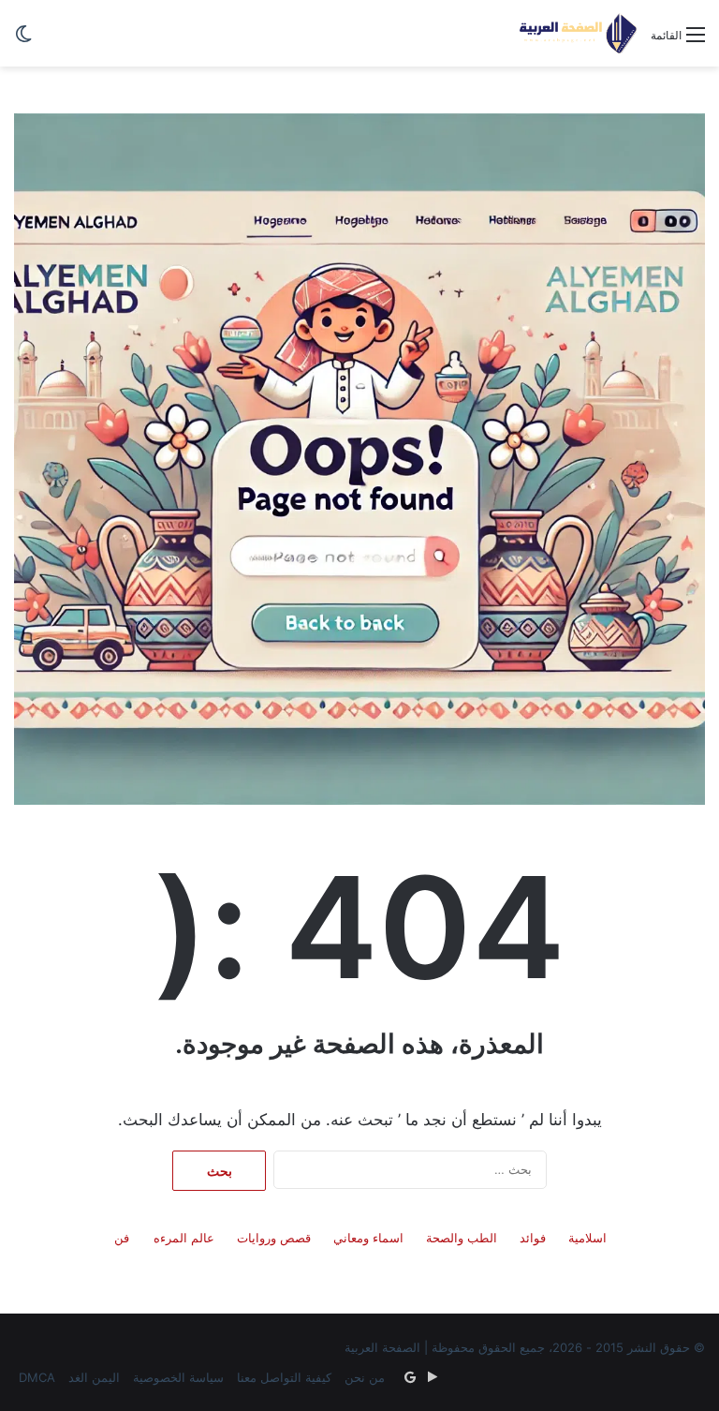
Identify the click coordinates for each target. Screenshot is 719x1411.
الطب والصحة (461, 1237)
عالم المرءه (184, 1237)
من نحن (365, 1377)
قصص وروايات (274, 1237)
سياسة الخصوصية (178, 1377)
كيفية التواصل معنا (284, 1377)
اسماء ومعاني (368, 1237)
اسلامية (587, 1237)
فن (121, 1237)
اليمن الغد (94, 1377)
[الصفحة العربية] (578, 33)
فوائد (533, 1237)
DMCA (37, 1377)
